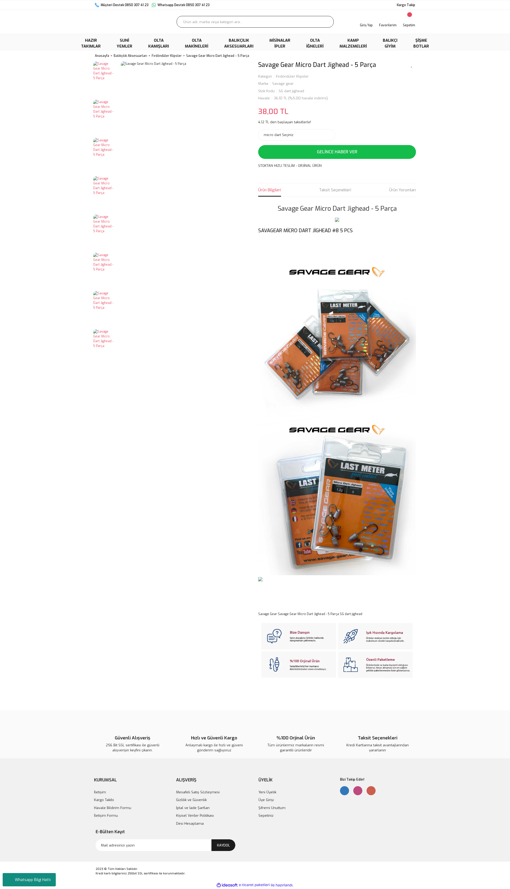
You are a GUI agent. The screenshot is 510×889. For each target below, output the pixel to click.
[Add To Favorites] (411, 64)
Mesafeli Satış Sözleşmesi (198, 792)
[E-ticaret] (254, 885)
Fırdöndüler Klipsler (292, 76)
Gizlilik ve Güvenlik (191, 800)
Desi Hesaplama (190, 823)
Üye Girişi (266, 800)
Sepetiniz (266, 815)
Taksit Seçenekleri (335, 190)
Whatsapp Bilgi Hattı (33, 879)
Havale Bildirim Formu (112, 808)
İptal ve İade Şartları (193, 808)
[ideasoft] (227, 885)
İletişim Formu (106, 815)
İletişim (100, 792)
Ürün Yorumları (402, 190)
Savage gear (283, 83)
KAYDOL (223, 845)
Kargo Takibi (104, 800)
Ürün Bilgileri (269, 190)
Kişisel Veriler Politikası (195, 815)
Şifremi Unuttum (272, 808)
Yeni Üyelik (267, 792)
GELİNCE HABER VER (337, 152)
